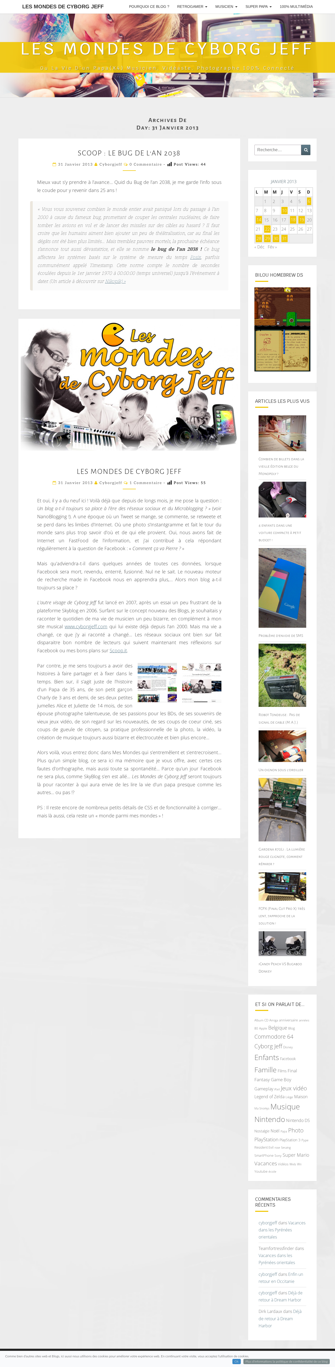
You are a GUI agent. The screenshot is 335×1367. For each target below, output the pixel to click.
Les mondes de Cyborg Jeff (129, 471)
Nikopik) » (115, 282)
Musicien (224, 6)
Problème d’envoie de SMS (281, 635)
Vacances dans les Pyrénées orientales (282, 1230)
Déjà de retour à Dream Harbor (280, 1318)
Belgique (277, 1027)
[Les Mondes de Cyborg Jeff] (201, 682)
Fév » (272, 247)
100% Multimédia (296, 6)
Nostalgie (262, 1130)
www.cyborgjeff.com (86, 626)
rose (277, 1147)
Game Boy (281, 1080)
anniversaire (288, 1020)
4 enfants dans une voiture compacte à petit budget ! (280, 532)
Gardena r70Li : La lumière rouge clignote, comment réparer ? (282, 856)
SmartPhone (263, 1155)
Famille (265, 1069)
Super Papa (256, 6)
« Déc (259, 247)
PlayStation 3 (290, 1139)
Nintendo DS (298, 1120)
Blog (291, 1028)
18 (293, 220)
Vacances (265, 1163)
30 (275, 238)
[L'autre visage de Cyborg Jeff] (157, 682)
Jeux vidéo (294, 1088)
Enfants (266, 1057)
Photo (296, 1130)
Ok (236, 1361)
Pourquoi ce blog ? (149, 6)
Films (282, 1070)
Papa (284, 1131)
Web (292, 1164)
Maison (301, 1097)
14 (258, 220)
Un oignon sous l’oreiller (281, 770)
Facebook (288, 1058)
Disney (288, 1047)
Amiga (273, 1020)
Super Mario (296, 1154)
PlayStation (266, 1139)
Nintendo (269, 1119)
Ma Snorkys (261, 1108)
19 (301, 220)
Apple (263, 1028)
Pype (305, 1140)
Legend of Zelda (269, 1097)
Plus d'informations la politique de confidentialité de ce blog (286, 1361)
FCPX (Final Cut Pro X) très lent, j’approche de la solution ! (282, 915)
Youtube (260, 1171)
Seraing (286, 1147)
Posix (195, 257)
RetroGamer (190, 6)
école (272, 1171)
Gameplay (263, 1089)
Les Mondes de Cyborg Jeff (63, 6)
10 (284, 210)
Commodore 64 (273, 1036)
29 (267, 238)
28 (258, 238)
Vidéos (283, 1164)
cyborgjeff (110, 164)
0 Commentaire (146, 164)
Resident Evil (263, 1147)
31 (284, 238)
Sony (278, 1155)
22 (267, 229)
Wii (299, 1164)
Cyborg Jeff (268, 1046)
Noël (275, 1131)
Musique (285, 1106)
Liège (289, 1097)
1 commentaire (146, 483)
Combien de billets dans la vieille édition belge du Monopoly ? (281, 466)
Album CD (261, 1020)
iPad (277, 1089)
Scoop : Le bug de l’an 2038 (129, 153)
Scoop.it (118, 650)
